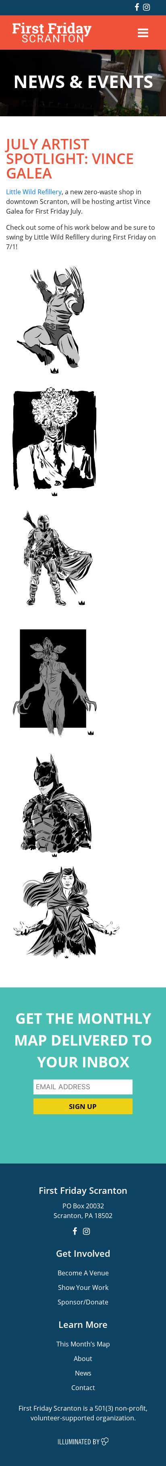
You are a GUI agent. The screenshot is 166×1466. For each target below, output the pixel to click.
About (83, 1358)
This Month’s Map (83, 1344)
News (83, 1373)
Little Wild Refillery (34, 191)
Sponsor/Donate (83, 1302)
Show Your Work (83, 1287)
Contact (83, 1387)
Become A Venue (83, 1273)
